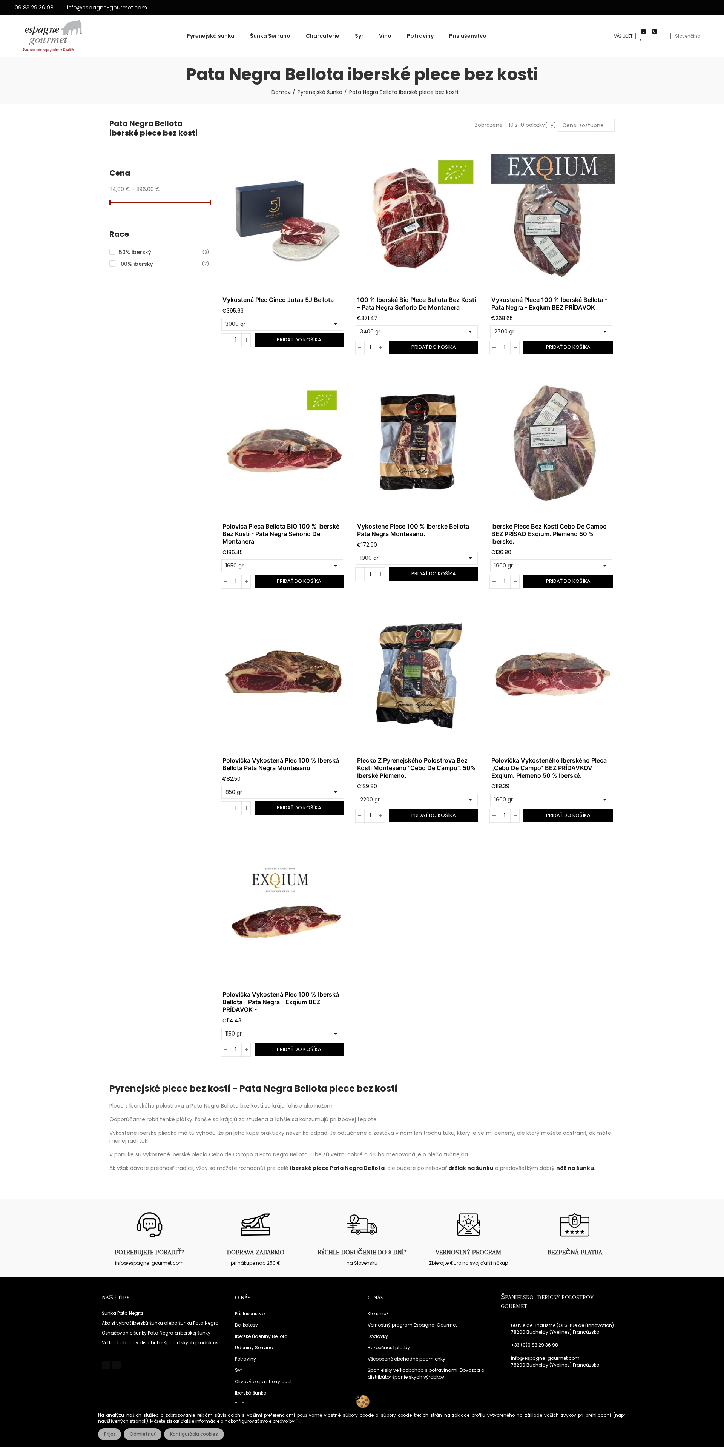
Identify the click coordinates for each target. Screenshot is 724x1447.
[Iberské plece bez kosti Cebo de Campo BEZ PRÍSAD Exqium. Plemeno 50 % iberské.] (553, 442)
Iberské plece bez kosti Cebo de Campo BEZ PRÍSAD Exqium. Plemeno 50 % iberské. (549, 533)
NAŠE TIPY (115, 1297)
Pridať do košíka (299, 339)
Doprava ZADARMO (255, 1252)
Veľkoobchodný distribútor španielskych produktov (160, 1342)
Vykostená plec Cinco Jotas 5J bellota (278, 300)
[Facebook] (106, 1365)
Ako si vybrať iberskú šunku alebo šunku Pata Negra (160, 1323)
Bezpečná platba (575, 1252)
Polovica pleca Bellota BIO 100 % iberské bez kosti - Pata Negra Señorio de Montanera (280, 533)
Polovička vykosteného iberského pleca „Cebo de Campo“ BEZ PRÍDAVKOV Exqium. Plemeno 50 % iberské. (549, 768)
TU (299, 1421)
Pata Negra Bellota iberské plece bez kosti (153, 128)
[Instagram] (116, 1365)
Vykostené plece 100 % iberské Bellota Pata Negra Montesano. (413, 530)
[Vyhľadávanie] (662, 36)
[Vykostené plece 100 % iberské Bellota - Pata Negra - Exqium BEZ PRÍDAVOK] (553, 216)
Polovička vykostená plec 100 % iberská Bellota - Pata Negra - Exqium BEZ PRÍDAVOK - (280, 1002)
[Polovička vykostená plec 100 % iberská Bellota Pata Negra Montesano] (284, 676)
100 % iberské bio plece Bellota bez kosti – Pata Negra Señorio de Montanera (416, 303)
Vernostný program (468, 1252)
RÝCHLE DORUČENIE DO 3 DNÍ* (362, 1252)
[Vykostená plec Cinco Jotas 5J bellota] (284, 216)
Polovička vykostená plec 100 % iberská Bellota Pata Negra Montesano (280, 764)
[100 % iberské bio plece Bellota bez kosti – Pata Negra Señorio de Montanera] (418, 216)
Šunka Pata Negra (122, 1313)
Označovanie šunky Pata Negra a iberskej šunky (156, 1333)
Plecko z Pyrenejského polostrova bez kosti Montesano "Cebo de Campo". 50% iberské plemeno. (416, 768)
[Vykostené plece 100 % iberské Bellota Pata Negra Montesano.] (418, 442)
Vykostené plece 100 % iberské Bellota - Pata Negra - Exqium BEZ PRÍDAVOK (549, 303)
